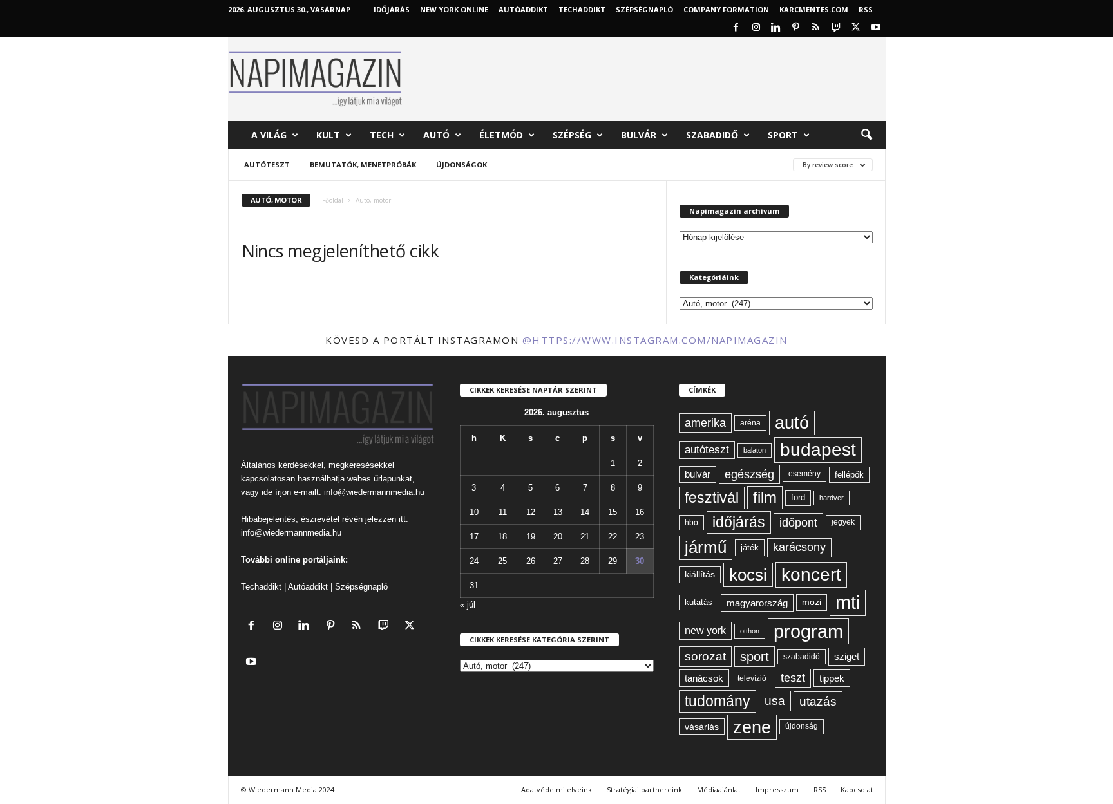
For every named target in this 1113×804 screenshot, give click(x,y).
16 (639, 512)
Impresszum (777, 789)
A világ (269, 135)
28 (584, 561)
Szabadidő (712, 135)
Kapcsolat (857, 789)
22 (612, 536)
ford (798, 497)
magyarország (757, 602)
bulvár (697, 474)
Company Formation (726, 9)
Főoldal (332, 200)
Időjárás (392, 9)
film (765, 497)
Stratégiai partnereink (644, 789)
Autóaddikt (308, 587)
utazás (818, 701)
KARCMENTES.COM (813, 9)
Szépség (572, 135)
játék (750, 547)
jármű (706, 547)
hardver (831, 497)
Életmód (501, 135)
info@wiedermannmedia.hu (374, 492)
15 (612, 512)
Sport (783, 135)
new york (705, 630)
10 (474, 512)
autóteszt (707, 450)
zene (752, 727)
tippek (831, 678)
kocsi (748, 574)
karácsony (799, 547)
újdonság (801, 726)
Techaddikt (261, 587)
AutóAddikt (523, 9)
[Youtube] (876, 28)
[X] (856, 28)
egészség (749, 474)
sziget (846, 656)
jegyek (843, 522)
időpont (798, 522)
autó (792, 423)
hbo (691, 522)
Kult (328, 135)
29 (612, 561)
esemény (804, 473)
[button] (866, 135)
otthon (749, 631)
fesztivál (712, 497)
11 (503, 512)
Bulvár (638, 135)
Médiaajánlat (719, 789)
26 (530, 561)
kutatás (698, 602)
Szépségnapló (644, 9)
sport (754, 657)
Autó (436, 135)
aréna (750, 422)
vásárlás (702, 727)
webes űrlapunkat (379, 478)
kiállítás (700, 574)
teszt (793, 677)
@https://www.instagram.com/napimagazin (655, 339)
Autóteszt (267, 164)
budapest (818, 450)
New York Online (454, 9)
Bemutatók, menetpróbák (363, 164)
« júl (467, 605)
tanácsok (704, 678)
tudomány (717, 701)
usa (775, 700)
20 (557, 536)
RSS (866, 9)
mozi (811, 602)
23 (639, 536)
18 (502, 536)
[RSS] (816, 28)
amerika (705, 422)
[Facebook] (736, 28)
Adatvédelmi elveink (556, 789)
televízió (751, 678)
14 (584, 512)
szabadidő (801, 656)
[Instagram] (756, 28)
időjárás (738, 522)
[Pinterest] (796, 28)
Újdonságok (461, 164)
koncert (811, 574)
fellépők (849, 475)
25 (502, 561)
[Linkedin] (776, 28)
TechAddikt (581, 9)
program (808, 631)
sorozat (705, 656)
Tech (382, 135)
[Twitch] (836, 28)
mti (847, 602)
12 (530, 512)
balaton (754, 450)
